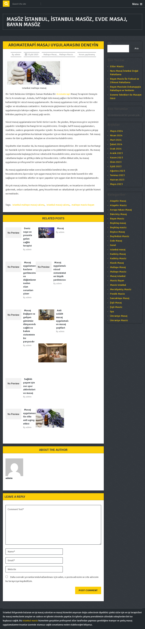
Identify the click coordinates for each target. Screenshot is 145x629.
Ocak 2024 (115, 148)
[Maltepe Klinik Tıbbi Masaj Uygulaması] (53, 352)
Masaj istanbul (118, 276)
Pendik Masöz (117, 293)
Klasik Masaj (117, 262)
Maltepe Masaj (50, 54)
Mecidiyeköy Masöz (120, 289)
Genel (113, 245)
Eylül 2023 (115, 166)
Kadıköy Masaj (118, 253)
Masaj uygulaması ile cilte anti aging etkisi (29, 416)
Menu (135, 4)
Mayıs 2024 (116, 131)
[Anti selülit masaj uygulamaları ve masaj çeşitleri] (47, 314)
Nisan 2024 (116, 135)
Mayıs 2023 (116, 184)
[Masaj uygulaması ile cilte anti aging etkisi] (14, 414)
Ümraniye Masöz (119, 320)
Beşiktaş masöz (118, 227)
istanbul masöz (30, 620)
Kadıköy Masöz (118, 258)
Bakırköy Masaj (118, 214)
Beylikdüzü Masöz (119, 236)
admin (17, 54)
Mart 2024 (115, 139)
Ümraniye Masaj (118, 315)
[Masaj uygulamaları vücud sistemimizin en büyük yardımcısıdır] (44, 267)
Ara (109, 42)
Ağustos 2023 (117, 170)
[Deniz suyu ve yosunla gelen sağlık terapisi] (14, 232)
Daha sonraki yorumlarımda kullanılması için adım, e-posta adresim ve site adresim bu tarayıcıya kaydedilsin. (51, 579)
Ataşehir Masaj (118, 200)
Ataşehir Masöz (118, 205)
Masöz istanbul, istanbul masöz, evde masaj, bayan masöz (67, 22)
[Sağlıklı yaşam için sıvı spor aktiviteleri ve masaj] (14, 383)
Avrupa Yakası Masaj (121, 209)
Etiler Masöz (117, 66)
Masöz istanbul (118, 284)
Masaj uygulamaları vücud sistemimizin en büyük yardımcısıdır (60, 271)
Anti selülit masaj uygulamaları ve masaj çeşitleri (63, 319)
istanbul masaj (117, 249)
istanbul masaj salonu (58, 204)
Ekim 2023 (115, 161)
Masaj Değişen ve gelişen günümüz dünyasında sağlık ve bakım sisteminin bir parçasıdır (29, 326)
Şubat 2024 (116, 144)
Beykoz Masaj (117, 231)
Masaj (60, 228)
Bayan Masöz (117, 218)
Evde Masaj (116, 240)
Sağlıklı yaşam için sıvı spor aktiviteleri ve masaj (29, 386)
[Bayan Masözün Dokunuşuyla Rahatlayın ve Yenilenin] (51, 418)
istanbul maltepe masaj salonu (28, 204)
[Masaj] (47, 232)
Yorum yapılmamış (87, 54)
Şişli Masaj (116, 302)
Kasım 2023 (116, 157)
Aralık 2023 (116, 153)
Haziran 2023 (117, 179)
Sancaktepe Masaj (119, 298)
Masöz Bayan (117, 280)
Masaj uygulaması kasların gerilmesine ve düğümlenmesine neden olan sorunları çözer (32, 278)
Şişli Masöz (116, 307)
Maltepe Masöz (66, 54)
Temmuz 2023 (117, 175)
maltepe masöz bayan (83, 204)
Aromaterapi (63, 94)
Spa (112, 311)
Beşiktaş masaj (118, 223)
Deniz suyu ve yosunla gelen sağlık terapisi (27, 237)
